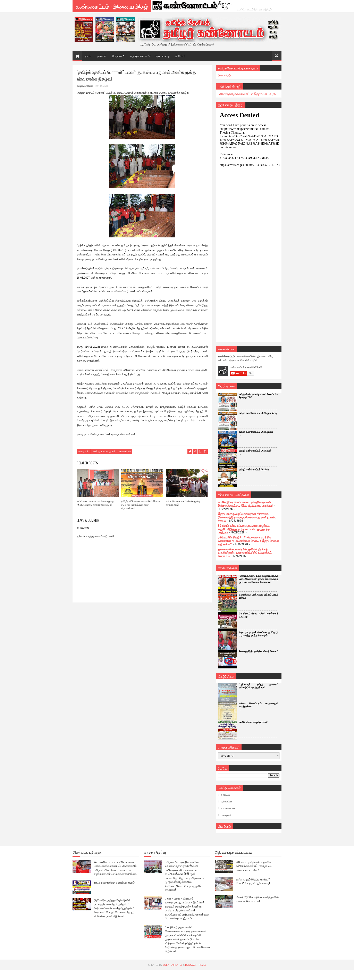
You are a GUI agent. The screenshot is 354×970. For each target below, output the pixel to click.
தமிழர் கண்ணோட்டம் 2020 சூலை (256, 431)
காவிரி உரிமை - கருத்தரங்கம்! (253, 722)
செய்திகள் (83, 451)
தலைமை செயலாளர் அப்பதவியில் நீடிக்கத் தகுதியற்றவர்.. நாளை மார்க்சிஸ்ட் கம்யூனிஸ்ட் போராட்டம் (245, 552)
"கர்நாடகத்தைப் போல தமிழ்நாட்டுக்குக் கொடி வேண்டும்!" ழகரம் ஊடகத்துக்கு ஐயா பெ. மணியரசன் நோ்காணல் (258, 578)
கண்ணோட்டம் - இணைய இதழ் (112, 6)
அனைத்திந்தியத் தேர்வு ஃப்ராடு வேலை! (258, 651)
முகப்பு (88, 56)
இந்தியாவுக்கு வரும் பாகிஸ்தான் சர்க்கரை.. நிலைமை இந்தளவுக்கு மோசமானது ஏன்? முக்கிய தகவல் (247, 517)
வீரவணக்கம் (125, 451)
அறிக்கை (225, 794)
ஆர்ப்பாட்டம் (226, 801)
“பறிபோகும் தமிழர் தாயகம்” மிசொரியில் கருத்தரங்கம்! (258, 686)
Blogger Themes (195, 965)
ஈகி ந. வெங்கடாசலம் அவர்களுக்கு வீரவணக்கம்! (183, 502)
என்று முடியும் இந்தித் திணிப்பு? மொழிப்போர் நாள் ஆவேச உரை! (253, 881)
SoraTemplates (172, 965)
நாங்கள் (102, 56)
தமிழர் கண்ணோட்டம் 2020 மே (254, 469)
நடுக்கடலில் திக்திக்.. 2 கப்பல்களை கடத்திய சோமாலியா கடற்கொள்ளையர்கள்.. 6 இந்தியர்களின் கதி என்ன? (248, 540)
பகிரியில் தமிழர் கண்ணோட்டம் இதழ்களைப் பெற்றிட (248, 93)
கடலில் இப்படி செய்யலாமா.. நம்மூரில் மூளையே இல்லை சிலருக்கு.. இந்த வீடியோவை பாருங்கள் (245, 503)
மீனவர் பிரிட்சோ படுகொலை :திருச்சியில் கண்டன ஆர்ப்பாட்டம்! (258, 899)
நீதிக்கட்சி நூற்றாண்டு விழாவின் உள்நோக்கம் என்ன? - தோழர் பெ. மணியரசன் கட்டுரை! (254, 866)
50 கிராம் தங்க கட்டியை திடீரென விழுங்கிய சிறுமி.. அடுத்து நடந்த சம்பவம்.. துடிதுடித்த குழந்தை (244, 528)
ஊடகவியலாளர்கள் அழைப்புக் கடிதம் (114, 882)
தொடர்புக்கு (163, 56)
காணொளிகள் (228, 808)
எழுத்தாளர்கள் (138, 56)
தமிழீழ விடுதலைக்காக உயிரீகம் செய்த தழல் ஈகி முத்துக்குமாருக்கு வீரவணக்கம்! (140, 504)
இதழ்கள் (117, 56)
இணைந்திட (225, 75)
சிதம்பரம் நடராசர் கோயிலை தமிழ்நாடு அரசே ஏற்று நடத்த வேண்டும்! (258, 634)
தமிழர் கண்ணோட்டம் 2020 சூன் (255, 450)
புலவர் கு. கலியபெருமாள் (103, 451)
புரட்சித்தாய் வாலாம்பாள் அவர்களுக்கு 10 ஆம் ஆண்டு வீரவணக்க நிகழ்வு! (95, 502)
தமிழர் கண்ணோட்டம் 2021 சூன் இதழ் (258, 413)
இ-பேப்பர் (180, 56)
